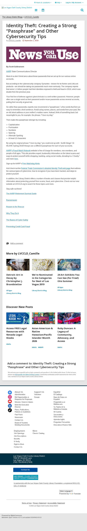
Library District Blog (13, 293)
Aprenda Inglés (59, 419)
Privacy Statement (39, 503)
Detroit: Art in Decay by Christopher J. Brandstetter (14, 279)
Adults (8, 344)
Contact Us (19, 420)
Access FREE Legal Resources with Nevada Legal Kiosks (16, 333)
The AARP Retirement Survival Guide (21, 194)
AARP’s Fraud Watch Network (18, 151)
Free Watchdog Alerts (31, 164)
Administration (20, 394)
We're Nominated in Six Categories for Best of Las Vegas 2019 (42, 279)
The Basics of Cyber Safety (17, 220)
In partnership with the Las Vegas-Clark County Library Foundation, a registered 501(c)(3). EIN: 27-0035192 (47, 484)
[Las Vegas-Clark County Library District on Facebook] (10, 392)
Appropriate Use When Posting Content (27, 374)
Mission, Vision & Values (24, 402)
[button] (42, 2)
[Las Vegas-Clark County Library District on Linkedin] (10, 406)
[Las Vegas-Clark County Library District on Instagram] (10, 397)
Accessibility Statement (56, 503)
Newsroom (19, 417)
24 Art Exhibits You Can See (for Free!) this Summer (69, 278)
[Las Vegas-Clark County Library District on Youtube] (10, 401)
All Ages (9, 291)
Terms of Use (27, 503)
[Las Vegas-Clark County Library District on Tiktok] (10, 410)
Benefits (17, 439)
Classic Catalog (38, 433)
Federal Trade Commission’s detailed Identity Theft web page (45, 168)
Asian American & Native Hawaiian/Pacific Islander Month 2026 (42, 335)
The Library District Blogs (12, 17)
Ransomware (11, 200)
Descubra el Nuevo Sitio (62, 425)
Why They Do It (12, 213)
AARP (8, 71)
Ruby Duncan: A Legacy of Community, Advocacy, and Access (67, 335)
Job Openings (19, 433)
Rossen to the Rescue (15, 207)
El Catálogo (58, 394)
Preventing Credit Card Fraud (18, 227)
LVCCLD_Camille (31, 17)
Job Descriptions (20, 436)
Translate (77, 494)
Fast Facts (19, 414)
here (16, 159)
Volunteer (37, 394)
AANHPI (40, 347)
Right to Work (19, 444)
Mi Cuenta (57, 412)
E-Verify (17, 441)
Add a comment (16, 243)
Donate (37, 397)
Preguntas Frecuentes (62, 422)
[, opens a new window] (25, 479)
